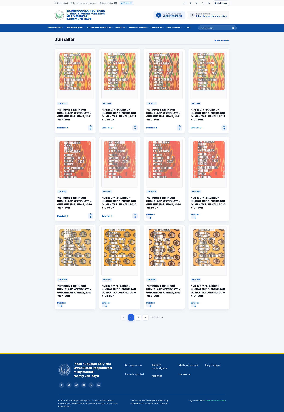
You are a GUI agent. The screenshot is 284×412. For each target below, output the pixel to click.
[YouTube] (83, 385)
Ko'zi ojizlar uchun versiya (83, 3)
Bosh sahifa (222, 40)
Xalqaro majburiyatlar (99, 28)
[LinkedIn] (209, 3)
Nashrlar (120, 28)
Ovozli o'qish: (109, 3)
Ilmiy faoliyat (173, 28)
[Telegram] (196, 3)
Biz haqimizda (55, 28)
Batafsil (61, 128)
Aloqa (187, 28)
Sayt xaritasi (62, 3)
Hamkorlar (156, 28)
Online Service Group (215, 400)
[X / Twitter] (190, 3)
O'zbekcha (222, 3)
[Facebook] (184, 3)
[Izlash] (233, 28)
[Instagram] (202, 3)
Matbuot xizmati (138, 28)
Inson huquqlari (74, 28)
